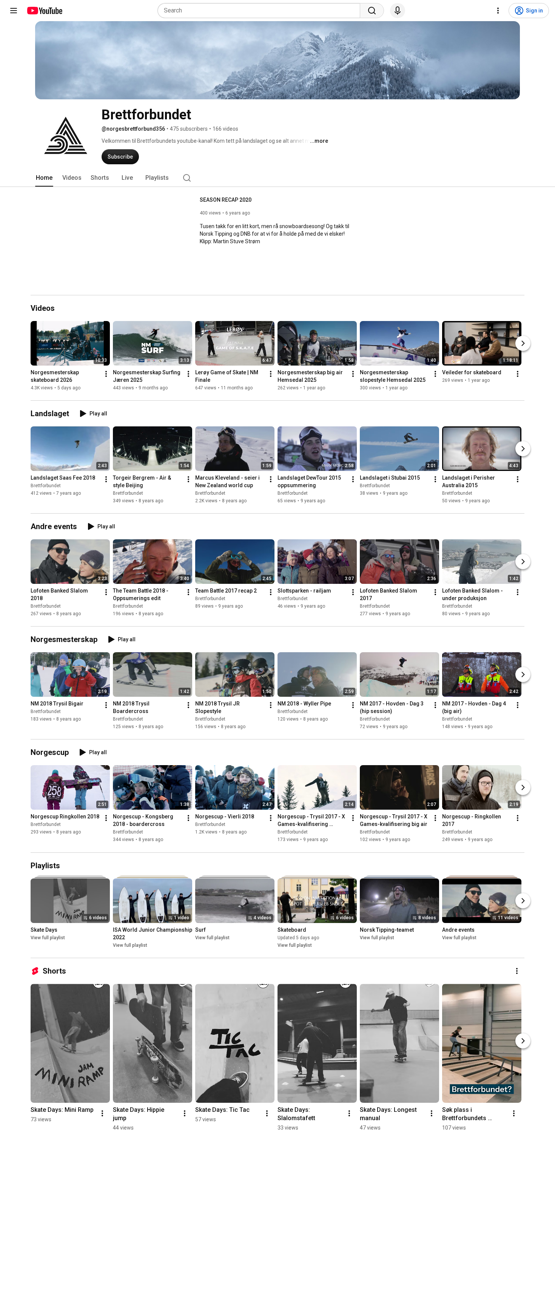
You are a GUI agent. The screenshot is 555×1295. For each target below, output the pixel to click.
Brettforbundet (46, 485)
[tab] (44, 178)
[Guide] (13, 10)
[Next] (522, 343)
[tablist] (277, 178)
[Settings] (498, 10)
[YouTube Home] (44, 10)
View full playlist (48, 937)
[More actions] (106, 373)
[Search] (372, 10)
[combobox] (261, 10)
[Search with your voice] (397, 10)
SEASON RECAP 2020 (225, 200)
